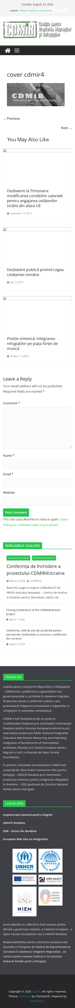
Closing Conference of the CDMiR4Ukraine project (33, 612)
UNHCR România (14, 823)
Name (8, 455)
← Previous (11, 118)
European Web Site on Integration (25, 839)
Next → (66, 128)
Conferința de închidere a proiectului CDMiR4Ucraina (35, 569)
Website (9, 492)
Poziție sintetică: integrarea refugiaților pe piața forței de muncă (32, 343)
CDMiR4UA (36, 580)
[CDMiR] (7, 50)
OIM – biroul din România (20, 831)
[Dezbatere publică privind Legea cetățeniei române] (37, 230)
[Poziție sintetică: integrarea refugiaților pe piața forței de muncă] (37, 299)
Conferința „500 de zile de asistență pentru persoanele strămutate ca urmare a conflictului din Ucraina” (36, 634)
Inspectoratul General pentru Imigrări (27, 815)
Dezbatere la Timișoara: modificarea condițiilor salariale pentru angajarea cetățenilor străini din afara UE (35, 198)
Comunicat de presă (18, 558)
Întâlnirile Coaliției (44, 558)
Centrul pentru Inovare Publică (23, 956)
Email (8, 474)
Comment (11, 403)
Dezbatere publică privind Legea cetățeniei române (35, 272)
